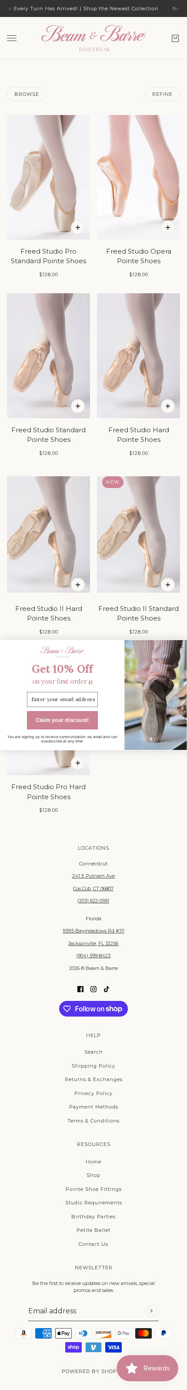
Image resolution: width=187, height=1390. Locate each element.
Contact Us (93, 1244)
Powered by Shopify (94, 1371)
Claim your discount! (62, 720)
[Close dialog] (180, 646)
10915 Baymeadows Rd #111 (93, 931)
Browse (26, 94)
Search (93, 1052)
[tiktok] (106, 988)
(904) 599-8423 (93, 956)
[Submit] (151, 1310)
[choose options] (78, 227)
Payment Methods (93, 1107)
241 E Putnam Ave (93, 876)
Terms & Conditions (93, 1121)
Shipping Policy (93, 1066)
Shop (93, 1175)
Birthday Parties (93, 1217)
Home (93, 1162)
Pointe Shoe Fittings (94, 1189)
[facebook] (80, 988)
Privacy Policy (93, 1093)
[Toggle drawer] (12, 38)
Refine (162, 94)
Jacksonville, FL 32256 (93, 943)
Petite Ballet (93, 1230)
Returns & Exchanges (94, 1079)
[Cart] (175, 38)
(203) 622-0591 (93, 901)
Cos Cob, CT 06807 (93, 888)
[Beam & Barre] (93, 38)
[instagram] (93, 988)
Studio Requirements (93, 1203)
